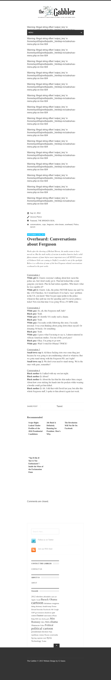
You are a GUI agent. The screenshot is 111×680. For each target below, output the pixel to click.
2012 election (37, 596)
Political (49, 625)
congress (55, 603)
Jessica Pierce (36, 217)
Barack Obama (49, 599)
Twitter (44, 641)
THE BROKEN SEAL (46, 221)
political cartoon (42, 628)
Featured (33, 221)
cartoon (37, 602)
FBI (52, 609)
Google (56, 610)
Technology (36, 641)
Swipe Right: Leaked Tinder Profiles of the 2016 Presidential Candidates (35, 428)
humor (40, 615)
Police (76, 224)
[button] (55, 373)
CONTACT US (36, 569)
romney (41, 635)
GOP (33, 613)
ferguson (50, 224)
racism (32, 227)
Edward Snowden (37, 610)
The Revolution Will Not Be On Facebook (71, 425)
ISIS (36, 619)
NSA (47, 622)
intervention (48, 616)
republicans (35, 635)
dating (33, 606)
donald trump (47, 606)
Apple (33, 600)
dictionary (39, 606)
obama (54, 621)
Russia (47, 635)
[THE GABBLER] (55, 17)
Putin (50, 632)
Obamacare (35, 625)
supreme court (41, 638)
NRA (43, 622)
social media (54, 635)
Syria (49, 638)
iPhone (54, 616)
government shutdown (43, 613)
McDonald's (45, 619)
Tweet (59, 406)
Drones (54, 606)
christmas (47, 603)
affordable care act (50, 597)
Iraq (33, 619)
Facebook (46, 609)
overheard (69, 224)
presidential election (39, 632)
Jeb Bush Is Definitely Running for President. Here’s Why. (54, 428)
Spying (34, 638)
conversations (35, 224)
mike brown (59, 224)
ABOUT (34, 583)
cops (44, 224)
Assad (38, 600)
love (40, 619)
